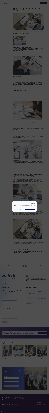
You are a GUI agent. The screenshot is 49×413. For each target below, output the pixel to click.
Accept (30, 209)
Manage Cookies (18, 209)
